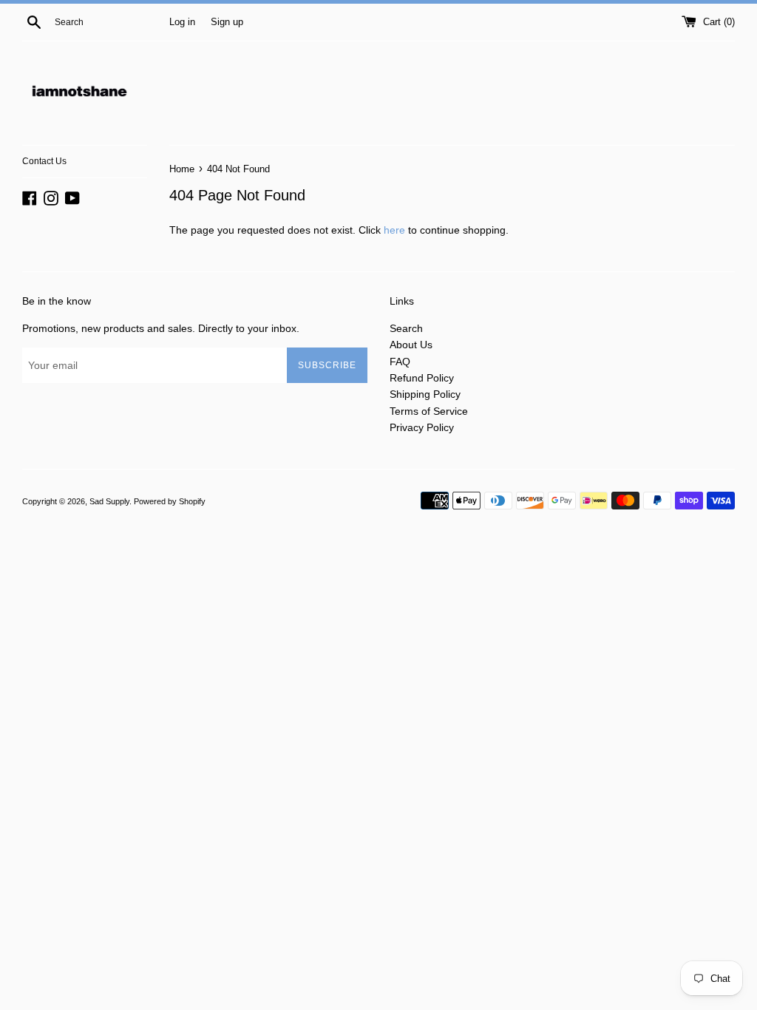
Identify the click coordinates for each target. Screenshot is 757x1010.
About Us (411, 344)
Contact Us (44, 161)
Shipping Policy (425, 394)
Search (406, 328)
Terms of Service (429, 411)
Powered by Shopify (170, 501)
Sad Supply (109, 501)
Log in (182, 22)
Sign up (227, 22)
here (394, 230)
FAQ (400, 361)
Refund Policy (422, 378)
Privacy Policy (422, 427)
